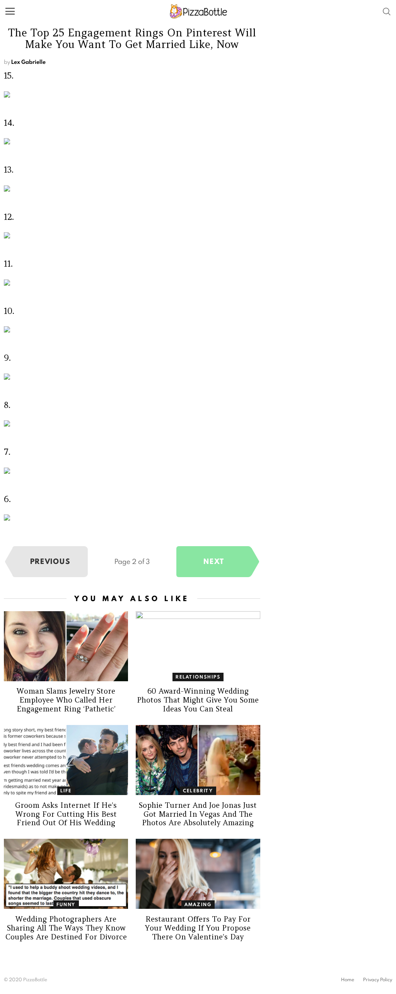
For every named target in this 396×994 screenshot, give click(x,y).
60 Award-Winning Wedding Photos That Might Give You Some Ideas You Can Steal (198, 699)
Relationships (198, 677)
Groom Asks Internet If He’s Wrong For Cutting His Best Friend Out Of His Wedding (66, 814)
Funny (66, 904)
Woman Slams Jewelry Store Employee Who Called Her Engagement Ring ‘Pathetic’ (66, 699)
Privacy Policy (377, 979)
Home (347, 979)
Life (66, 790)
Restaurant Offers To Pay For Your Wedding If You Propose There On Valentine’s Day (198, 927)
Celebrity (198, 790)
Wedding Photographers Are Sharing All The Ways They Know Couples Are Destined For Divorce (66, 927)
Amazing (198, 904)
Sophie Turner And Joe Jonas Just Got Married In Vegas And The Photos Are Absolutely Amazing (198, 814)
